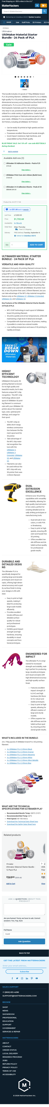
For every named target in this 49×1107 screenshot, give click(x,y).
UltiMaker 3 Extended (35, 296)
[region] (24, 58)
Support (7, 1025)
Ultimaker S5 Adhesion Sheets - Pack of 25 (23, 163)
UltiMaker (6, 28)
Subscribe (24, 972)
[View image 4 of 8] (24, 76)
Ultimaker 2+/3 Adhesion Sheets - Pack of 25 (24, 187)
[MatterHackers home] (10, 6)
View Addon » (26, 170)
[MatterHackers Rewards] (7, 209)
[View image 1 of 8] (15, 76)
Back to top (24, 953)
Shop (5, 1007)
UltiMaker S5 (7, 299)
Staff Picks (26, 22)
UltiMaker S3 (21, 299)
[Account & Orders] (37, 5)
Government (9, 1028)
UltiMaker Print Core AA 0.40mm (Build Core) (24, 175)
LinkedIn (27, 978)
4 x (20, 752)
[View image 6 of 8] (30, 76)
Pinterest (32, 978)
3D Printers (37, 22)
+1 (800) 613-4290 (11, 992)
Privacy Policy (10, 1067)
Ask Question (24, 941)
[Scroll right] (42, 863)
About (6, 1043)
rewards (26, 209)
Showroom (8, 1014)
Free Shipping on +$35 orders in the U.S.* (17, 1)
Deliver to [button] (26, 236)
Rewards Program (12, 1057)
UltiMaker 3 (11, 450)
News (5, 1011)
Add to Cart (36, 245)
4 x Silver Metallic (22, 760)
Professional (10, 1018)
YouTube (36, 978)
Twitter (17, 978)
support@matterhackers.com (20, 996)
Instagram (22, 978)
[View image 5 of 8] (27, 76)
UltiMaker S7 (22, 296)
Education (8, 1021)
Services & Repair (11, 1032)
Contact (7, 1046)
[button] (24, 17)
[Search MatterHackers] (44, 11)
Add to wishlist (13, 151)
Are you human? (22, 919)
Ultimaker (7, 31)
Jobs (5, 1060)
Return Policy (10, 1064)
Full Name (8, 930)
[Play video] (24, 83)
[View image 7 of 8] (33, 76)
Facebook (12, 978)
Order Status (10, 1050)
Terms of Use (9, 1071)
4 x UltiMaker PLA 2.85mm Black (19, 749)
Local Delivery (10, 1053)
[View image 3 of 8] (21, 76)
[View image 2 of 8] (18, 76)
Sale (17, 22)
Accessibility (9, 1074)
